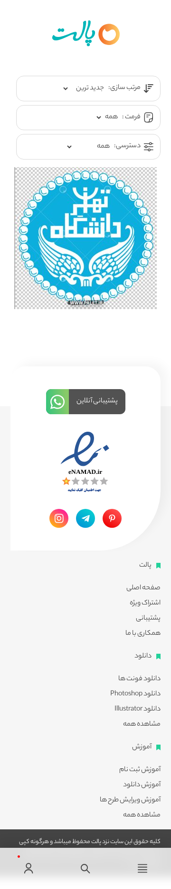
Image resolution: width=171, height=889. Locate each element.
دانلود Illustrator (137, 709)
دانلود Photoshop (135, 694)
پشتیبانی (148, 618)
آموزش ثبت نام (140, 770)
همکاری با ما (143, 634)
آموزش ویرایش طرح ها (130, 800)
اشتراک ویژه (145, 603)
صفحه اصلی (143, 588)
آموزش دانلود (142, 785)
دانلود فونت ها (139, 679)
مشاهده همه (142, 724)
